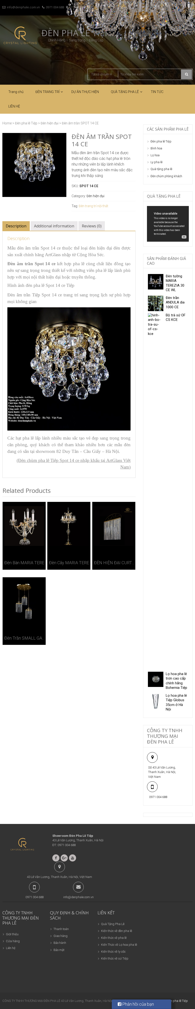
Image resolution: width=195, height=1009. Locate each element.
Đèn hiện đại (49, 123)
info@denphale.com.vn (23, 7)
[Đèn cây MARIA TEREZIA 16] (69, 526)
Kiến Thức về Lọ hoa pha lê (119, 944)
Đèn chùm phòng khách (166, 176)
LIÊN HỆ (14, 106)
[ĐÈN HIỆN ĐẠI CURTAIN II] (114, 526)
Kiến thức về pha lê (114, 938)
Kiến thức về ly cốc (113, 951)
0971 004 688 (55, 7)
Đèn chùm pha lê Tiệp (173, 1001)
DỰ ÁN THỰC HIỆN (85, 92)
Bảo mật (59, 950)
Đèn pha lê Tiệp (26, 123)
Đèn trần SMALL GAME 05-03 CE (25, 638)
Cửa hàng (13, 941)
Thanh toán (61, 929)
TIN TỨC (157, 92)
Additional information (54, 226)
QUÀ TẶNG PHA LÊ (125, 92)
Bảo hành (60, 943)
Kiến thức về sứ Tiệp (114, 958)
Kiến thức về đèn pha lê (116, 931)
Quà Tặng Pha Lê (112, 924)
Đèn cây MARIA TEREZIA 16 (70, 562)
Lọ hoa (155, 155)
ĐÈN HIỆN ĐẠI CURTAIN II (115, 562)
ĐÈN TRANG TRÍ (47, 92)
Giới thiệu (12, 934)
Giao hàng (61, 936)
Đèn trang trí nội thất (93, 206)
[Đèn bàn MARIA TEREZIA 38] (24, 526)
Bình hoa (156, 148)
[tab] (16, 226)
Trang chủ (16, 92)
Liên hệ (10, 948)
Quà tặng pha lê (161, 169)
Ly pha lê (156, 162)
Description (16, 226)
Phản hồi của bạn (137, 1004)
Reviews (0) (92, 226)
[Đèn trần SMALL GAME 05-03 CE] (24, 601)
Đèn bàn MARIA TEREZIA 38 (25, 562)
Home (7, 123)
